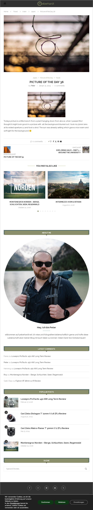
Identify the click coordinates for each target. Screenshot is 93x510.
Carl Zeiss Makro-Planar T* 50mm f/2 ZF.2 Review (45, 428)
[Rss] (63, 488)
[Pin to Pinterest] (58, 141)
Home (6, 11)
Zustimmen (45, 502)
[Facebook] (29, 488)
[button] (7, 191)
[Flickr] (46, 488)
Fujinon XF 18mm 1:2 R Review (28, 381)
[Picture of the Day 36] (46, 104)
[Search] (88, 3)
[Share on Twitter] (56, 141)
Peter (33, 86)
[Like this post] (50, 141)
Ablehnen (61, 502)
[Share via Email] (61, 141)
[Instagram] (38, 488)
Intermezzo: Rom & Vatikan (68, 202)
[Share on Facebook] (53, 141)
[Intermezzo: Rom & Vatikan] (68, 185)
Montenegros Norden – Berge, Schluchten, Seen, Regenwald (36, 375)
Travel (15, 11)
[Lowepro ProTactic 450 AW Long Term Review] (11, 402)
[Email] (55, 488)
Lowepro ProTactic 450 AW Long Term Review (31, 356)
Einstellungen (15, 503)
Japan (33, 11)
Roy (5, 375)
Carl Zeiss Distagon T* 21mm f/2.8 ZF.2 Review (43, 413)
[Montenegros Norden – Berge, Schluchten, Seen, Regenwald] (24, 185)
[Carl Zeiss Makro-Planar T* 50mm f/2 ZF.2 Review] (11, 432)
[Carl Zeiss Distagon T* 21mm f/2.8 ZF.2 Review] (11, 417)
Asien (24, 11)
